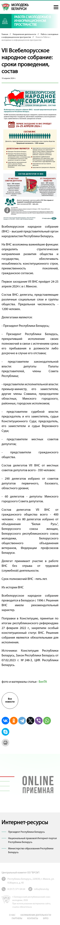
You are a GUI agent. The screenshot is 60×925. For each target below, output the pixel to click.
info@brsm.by (41, 889)
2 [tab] (7, 781)
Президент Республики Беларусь (26, 832)
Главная (5, 34)
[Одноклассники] (14, 720)
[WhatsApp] (47, 720)
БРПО (45, 918)
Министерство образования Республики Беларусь (30, 850)
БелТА (43, 682)
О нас (12, 915)
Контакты (32, 918)
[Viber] (39, 720)
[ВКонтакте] (5, 720)
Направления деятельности (24, 34)
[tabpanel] (38, 784)
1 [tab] (7, 776)
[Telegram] (22, 720)
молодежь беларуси (20, 7)
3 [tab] (7, 786)
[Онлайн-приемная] (38, 784)
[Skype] (5, 732)
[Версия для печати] (5, 742)
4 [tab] (7, 791)
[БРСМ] (6, 6)
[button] (56, 7)
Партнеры (17, 918)
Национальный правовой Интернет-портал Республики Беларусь (32, 840)
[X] (30, 720)
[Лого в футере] (6, 899)
